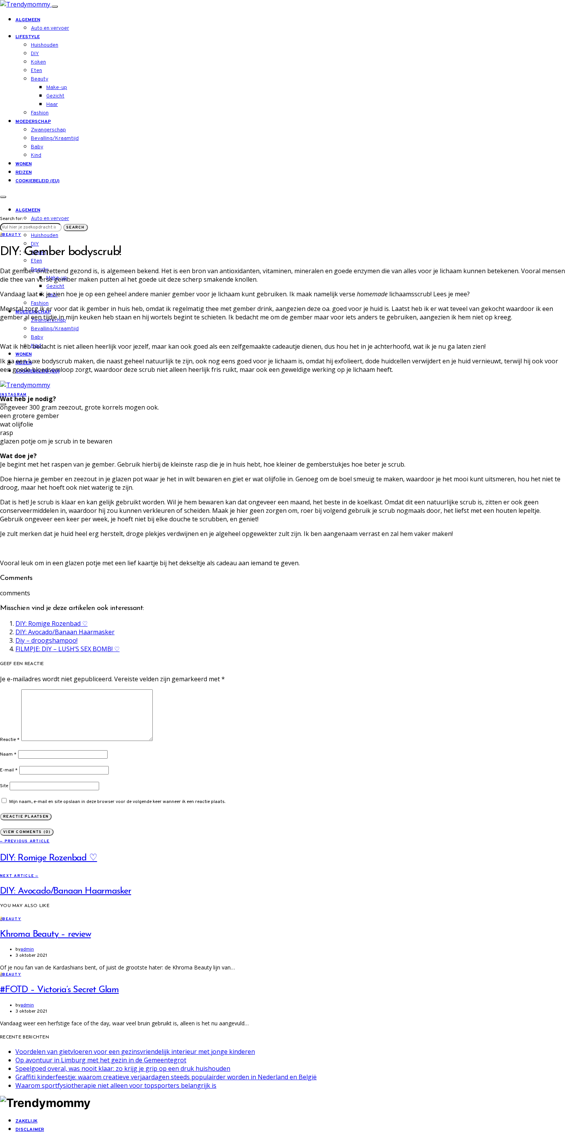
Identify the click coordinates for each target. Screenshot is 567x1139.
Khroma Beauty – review (45, 934)
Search (75, 227)
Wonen (23, 164)
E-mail (9, 770)
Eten (36, 70)
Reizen (23, 173)
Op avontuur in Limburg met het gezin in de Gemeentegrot (100, 1060)
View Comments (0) (27, 832)
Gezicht (55, 96)
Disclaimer (29, 1130)
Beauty (39, 79)
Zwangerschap (48, 130)
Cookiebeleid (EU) (37, 181)
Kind (36, 155)
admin (27, 949)
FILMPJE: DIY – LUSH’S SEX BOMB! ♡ (67, 649)
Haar (52, 104)
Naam (8, 754)
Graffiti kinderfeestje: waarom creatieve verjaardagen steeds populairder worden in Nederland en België (166, 1077)
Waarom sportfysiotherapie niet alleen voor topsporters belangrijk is (115, 1085)
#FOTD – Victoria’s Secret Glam (59, 990)
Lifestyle (27, 37)
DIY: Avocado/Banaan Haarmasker (65, 632)
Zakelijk (26, 1121)
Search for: (11, 219)
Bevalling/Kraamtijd (55, 138)
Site (4, 786)
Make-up (56, 87)
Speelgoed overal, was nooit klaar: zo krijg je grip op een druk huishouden (122, 1068)
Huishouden (44, 45)
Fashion (40, 113)
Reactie (10, 740)
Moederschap (33, 122)
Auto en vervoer (50, 28)
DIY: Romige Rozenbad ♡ (51, 623)
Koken (38, 62)
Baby (37, 147)
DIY (35, 53)
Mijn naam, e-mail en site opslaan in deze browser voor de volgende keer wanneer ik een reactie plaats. (117, 802)
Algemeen (27, 20)
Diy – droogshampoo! (46, 640)
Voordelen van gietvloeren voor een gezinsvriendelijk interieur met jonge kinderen (135, 1051)
